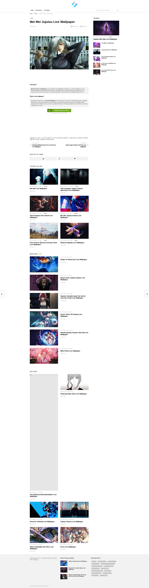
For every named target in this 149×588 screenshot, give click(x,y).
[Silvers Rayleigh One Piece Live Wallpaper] (44, 535)
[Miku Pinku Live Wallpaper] (44, 356)
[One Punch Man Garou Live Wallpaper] (96, 72)
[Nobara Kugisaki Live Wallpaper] (74, 231)
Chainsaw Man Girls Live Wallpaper (73, 394)
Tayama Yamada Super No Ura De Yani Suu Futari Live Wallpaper (73, 297)
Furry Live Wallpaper (68, 547)
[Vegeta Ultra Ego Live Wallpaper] (106, 28)
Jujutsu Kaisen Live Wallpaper (71, 521)
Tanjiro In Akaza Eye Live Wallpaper (73, 259)
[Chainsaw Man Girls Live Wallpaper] (74, 382)
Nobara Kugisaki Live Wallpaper (72, 242)
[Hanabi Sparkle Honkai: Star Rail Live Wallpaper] (44, 337)
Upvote (43, 159)
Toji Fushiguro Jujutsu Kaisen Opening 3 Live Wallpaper (71, 189)
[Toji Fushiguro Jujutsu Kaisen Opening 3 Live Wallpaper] (74, 177)
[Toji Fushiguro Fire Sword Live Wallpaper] (44, 204)
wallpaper (107, 573)
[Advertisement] (59, 32)
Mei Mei (33, 139)
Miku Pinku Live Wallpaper (70, 351)
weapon (43, 139)
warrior (95, 575)
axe (39, 138)
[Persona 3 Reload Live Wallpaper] (44, 510)
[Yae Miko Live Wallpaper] (96, 45)
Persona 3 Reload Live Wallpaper (42, 521)
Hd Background (97, 566)
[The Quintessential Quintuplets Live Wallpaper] (44, 432)
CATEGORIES (38, 10)
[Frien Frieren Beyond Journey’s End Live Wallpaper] (44, 231)
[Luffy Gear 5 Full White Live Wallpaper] (96, 65)
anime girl (34, 138)
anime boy (102, 561)
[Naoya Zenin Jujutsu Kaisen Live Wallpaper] (44, 283)
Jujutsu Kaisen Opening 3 (60, 138)
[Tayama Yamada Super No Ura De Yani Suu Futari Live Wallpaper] (44, 301)
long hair (73, 138)
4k (94, 561)
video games (97, 573)
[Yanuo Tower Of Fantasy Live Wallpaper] (44, 319)
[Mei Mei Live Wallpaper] (44, 177)
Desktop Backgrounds (108, 563)
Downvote (74, 159)
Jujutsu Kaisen (46, 138)
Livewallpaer (109, 566)
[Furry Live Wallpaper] (74, 535)
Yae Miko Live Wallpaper (107, 43)
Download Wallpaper (61, 110)
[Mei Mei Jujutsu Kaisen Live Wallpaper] (74, 204)
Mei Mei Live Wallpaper (38, 188)
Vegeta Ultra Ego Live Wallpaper (105, 39)
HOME (32, 10)
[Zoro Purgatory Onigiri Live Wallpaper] (96, 58)
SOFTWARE (47, 10)
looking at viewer (82, 138)
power (108, 570)
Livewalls (96, 568)
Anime (45, 186)
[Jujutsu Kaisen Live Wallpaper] (74, 510)
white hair (50, 139)
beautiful (96, 563)
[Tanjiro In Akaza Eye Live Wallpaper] (44, 264)
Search (117, 10)
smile (38, 139)
